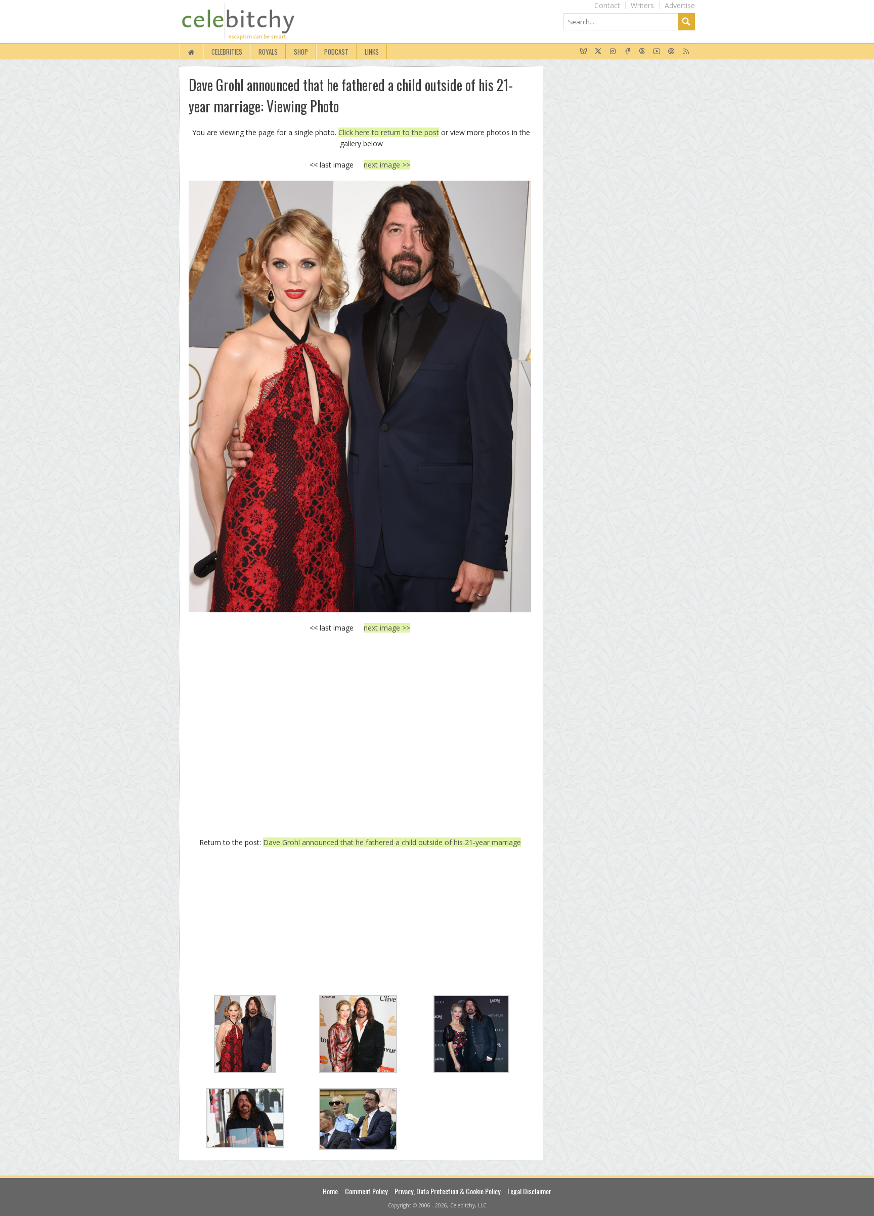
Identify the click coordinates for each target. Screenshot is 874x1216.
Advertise (680, 5)
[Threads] (642, 51)
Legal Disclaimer (529, 1191)
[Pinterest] (671, 51)
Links (372, 52)
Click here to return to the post (388, 132)
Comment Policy (366, 1191)
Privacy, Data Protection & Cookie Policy (447, 1191)
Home (330, 1191)
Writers (642, 5)
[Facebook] (627, 51)
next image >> (387, 165)
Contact (607, 5)
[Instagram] (613, 51)
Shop (301, 52)
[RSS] (686, 51)
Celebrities (226, 52)
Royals (268, 52)
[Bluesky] (583, 51)
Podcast (336, 52)
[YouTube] (657, 51)
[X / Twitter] (598, 51)
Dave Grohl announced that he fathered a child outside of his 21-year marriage (392, 842)
